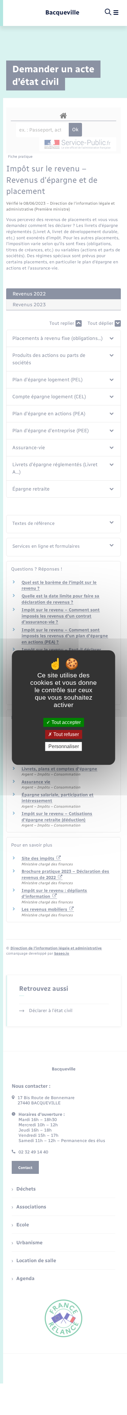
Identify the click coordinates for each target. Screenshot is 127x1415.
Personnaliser (63, 746)
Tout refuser (65, 734)
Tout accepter (65, 722)
